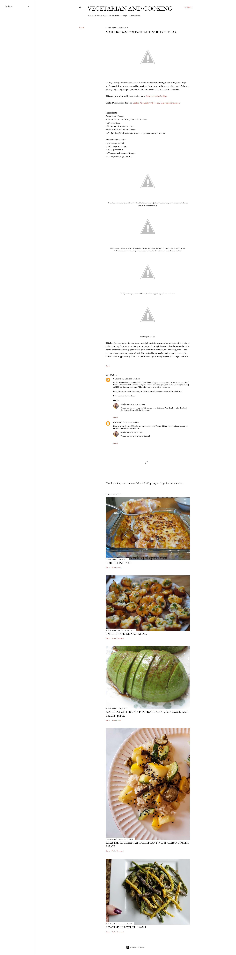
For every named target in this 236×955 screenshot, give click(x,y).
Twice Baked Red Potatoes (126, 634)
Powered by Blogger (137, 947)
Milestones (115, 16)
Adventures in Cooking (156, 96)
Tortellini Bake (118, 563)
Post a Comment (118, 638)
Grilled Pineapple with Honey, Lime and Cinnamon (156, 103)
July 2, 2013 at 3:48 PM (130, 422)
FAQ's (124, 16)
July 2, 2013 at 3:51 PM (134, 432)
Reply (115, 417)
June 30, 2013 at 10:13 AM (136, 404)
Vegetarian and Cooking (130, 8)
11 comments (116, 720)
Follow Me (134, 16)
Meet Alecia (101, 16)
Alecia (123, 404)
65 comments (116, 567)
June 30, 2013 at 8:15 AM (131, 379)
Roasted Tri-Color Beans (126, 927)
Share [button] (81, 27)
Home (91, 16)
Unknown (117, 379)
